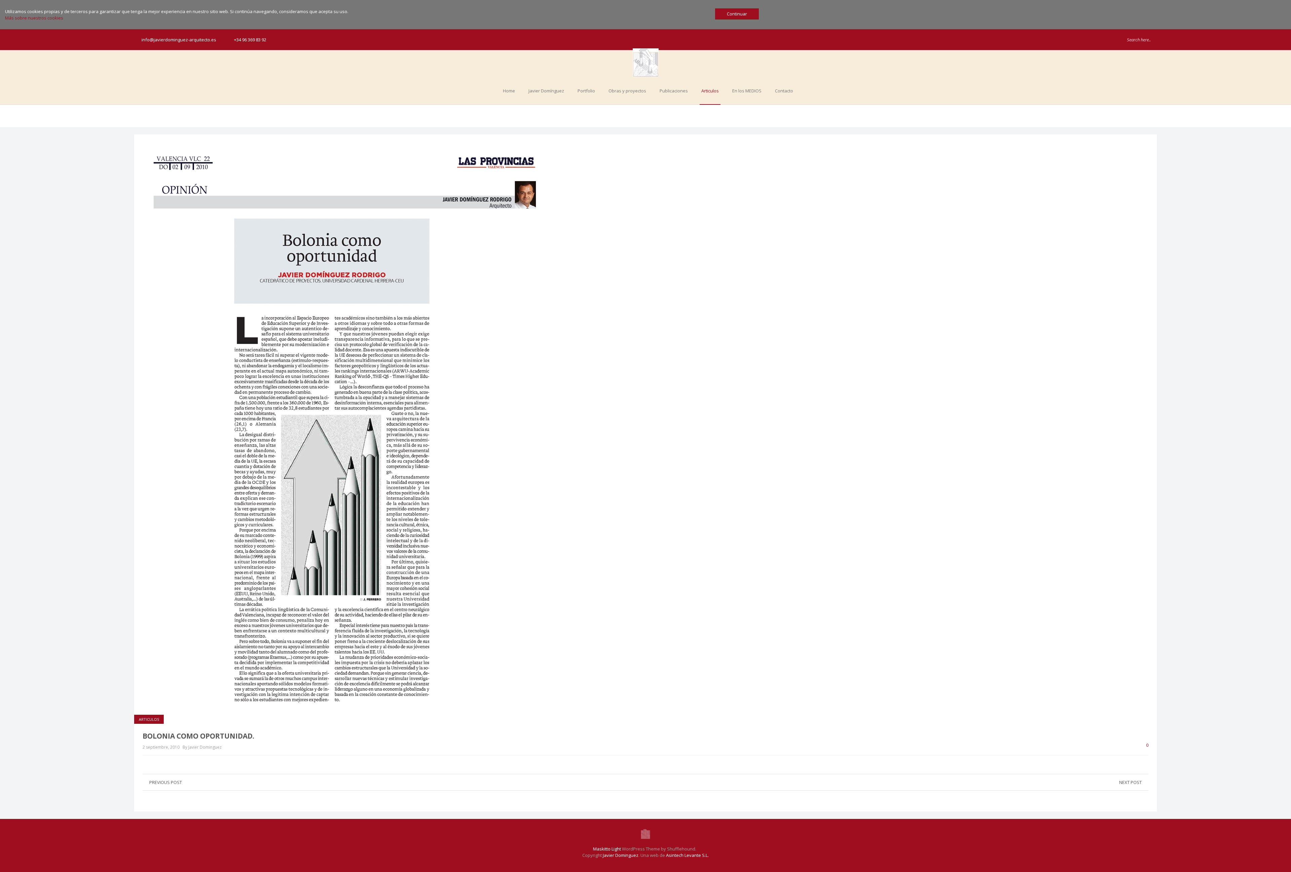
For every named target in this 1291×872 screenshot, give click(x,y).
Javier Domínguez (546, 91)
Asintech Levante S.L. (687, 855)
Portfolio (586, 91)
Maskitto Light (607, 849)
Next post (1130, 782)
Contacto (784, 91)
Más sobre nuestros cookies (34, 18)
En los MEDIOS (746, 91)
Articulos (710, 91)
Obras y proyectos (627, 91)
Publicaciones (674, 91)
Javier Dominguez (620, 855)
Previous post (165, 782)
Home (509, 91)
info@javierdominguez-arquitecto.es (179, 40)
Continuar (737, 14)
